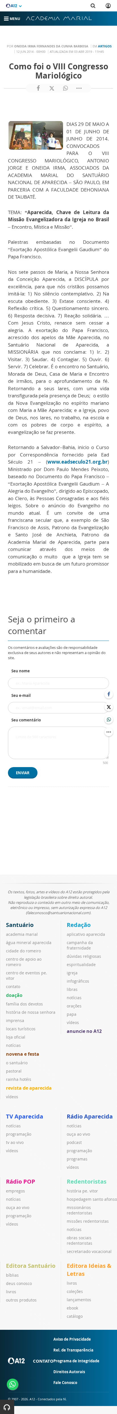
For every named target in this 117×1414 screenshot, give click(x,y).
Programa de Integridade (76, 1360)
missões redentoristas (88, 1221)
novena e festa (22, 1054)
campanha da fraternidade (80, 945)
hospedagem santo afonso (92, 1199)
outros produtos (21, 1300)
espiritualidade (81, 964)
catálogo (75, 1316)
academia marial (22, 934)
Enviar (23, 772)
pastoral (14, 1071)
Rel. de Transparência (73, 1350)
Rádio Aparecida (90, 1116)
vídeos (12, 1096)
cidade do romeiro (23, 951)
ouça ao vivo (78, 1134)
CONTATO (43, 1361)
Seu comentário (26, 720)
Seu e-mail (21, 695)
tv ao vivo (15, 1142)
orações (74, 1006)
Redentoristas (86, 1181)
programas (77, 1159)
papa (71, 1014)
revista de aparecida (29, 1088)
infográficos (78, 981)
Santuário (20, 925)
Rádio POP (20, 1181)
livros (11, 1291)
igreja (72, 972)
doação (14, 995)
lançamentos (79, 1299)
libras (72, 989)
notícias (13, 1045)
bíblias (12, 1275)
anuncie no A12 (84, 1031)
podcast (74, 1142)
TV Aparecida (24, 1116)
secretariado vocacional (89, 1251)
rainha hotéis (18, 1079)
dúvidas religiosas (84, 956)
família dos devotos (24, 1004)
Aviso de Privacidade (72, 1339)
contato (13, 986)
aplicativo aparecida (86, 934)
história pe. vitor (82, 1191)
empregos (15, 1191)
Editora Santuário (30, 1266)
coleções (75, 1291)
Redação (79, 925)
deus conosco (19, 1283)
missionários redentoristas (79, 1210)
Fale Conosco (65, 1382)
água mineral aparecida (28, 942)
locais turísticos (20, 1028)
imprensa (15, 1020)
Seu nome (20, 670)
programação (18, 1134)
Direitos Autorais (69, 1371)
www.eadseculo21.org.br (77, 461)
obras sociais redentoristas (79, 1240)
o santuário (17, 1062)
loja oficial (15, 1037)
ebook (72, 1308)
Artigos (105, 46)
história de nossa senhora (30, 1012)
